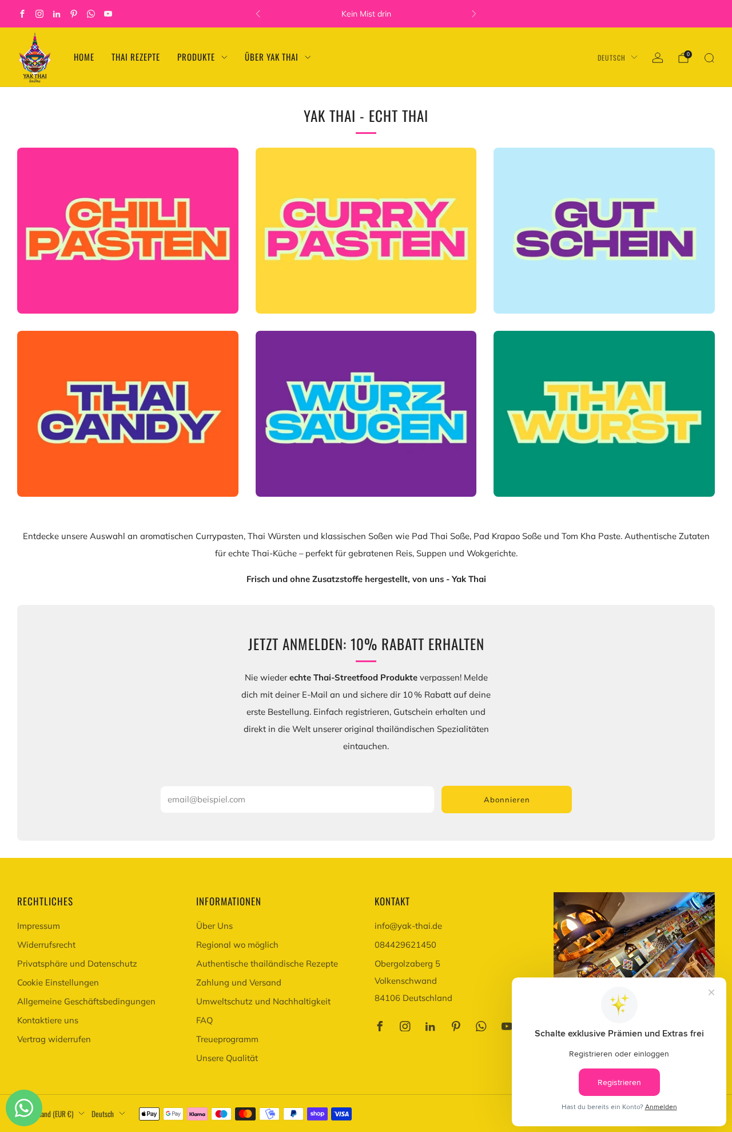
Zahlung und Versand (238, 982)
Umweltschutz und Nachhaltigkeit (263, 1001)
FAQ (204, 1020)
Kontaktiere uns (47, 1020)
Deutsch (612, 57)
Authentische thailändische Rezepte (267, 963)
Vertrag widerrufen (54, 1039)
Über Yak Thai (272, 56)
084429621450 (405, 944)
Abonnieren (507, 799)
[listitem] (366, 13)
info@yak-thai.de (408, 925)
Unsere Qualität (227, 1057)
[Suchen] (709, 58)
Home (84, 56)
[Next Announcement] (474, 13)
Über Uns (214, 925)
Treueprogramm (227, 1039)
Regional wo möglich (237, 944)
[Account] (657, 58)
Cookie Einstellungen (58, 982)
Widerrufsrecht (46, 944)
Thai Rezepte (136, 56)
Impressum (38, 925)
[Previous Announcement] (257, 13)
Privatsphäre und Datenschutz (77, 963)
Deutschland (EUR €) (45, 1113)
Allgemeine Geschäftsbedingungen (86, 1001)
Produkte (196, 56)
